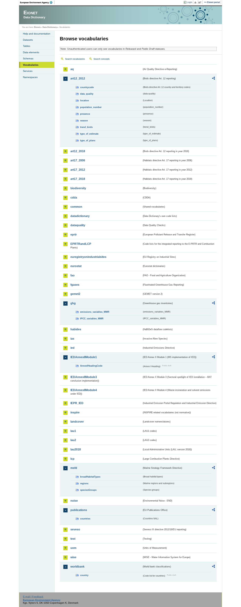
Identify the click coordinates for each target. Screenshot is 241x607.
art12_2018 (77, 151)
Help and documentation (36, 33)
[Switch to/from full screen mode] (200, 2)
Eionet (37, 27)
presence (85, 114)
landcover (77, 421)
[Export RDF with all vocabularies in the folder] (213, 79)
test (72, 538)
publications (78, 510)
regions (84, 483)
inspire (75, 412)
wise (73, 557)
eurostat (76, 266)
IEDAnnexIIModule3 (83, 377)
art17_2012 (77, 169)
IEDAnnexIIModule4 (83, 390)
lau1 (73, 430)
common (76, 206)
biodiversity (78, 188)
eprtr (73, 234)
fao (72, 275)
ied (72, 347)
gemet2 (75, 293)
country (84, 575)
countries (85, 518)
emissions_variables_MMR (94, 312)
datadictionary (80, 216)
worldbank (77, 566)
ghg (73, 303)
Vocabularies (30, 64)
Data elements (31, 52)
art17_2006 (77, 160)
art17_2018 (77, 178)
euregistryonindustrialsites (88, 256)
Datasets (28, 39)
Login (189, 2)
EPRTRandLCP (80, 243)
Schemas (28, 58)
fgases (74, 284)
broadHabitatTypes (90, 476)
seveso (75, 529)
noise (74, 500)
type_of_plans (87, 140)
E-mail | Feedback (33, 596)
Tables (26, 46)
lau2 (73, 440)
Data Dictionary (50, 27)
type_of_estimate (89, 133)
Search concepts (102, 59)
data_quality (86, 93)
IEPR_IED (76, 403)
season (84, 120)
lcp (72, 458)
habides (75, 329)
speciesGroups (88, 490)
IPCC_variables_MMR (91, 318)
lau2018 (75, 449)
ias (72, 338)
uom (73, 547)
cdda (73, 197)
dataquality (77, 225)
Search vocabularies (75, 59)
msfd (73, 467)
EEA (37, 2)
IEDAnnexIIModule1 (83, 357)
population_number (91, 107)
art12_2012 (77, 78)
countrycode (87, 87)
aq (72, 69)
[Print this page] (196, 2)
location (84, 100)
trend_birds (86, 127)
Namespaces (30, 77)
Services (27, 71)
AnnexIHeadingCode (91, 365)
